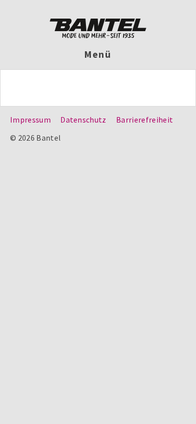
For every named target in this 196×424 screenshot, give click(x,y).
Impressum (30, 120)
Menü (98, 54)
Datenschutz (83, 120)
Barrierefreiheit (144, 120)
